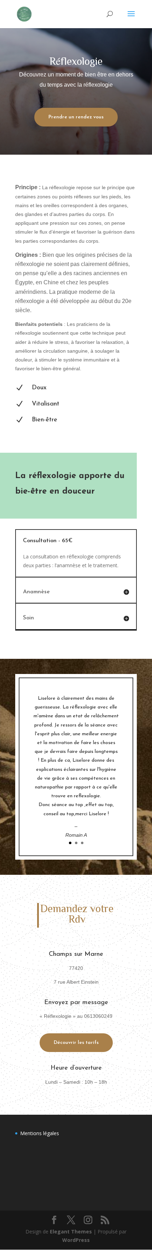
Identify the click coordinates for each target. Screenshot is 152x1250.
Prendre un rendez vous (76, 117)
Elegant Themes (71, 1231)
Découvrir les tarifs (76, 1042)
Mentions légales (39, 1133)
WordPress (76, 1240)
